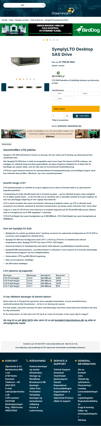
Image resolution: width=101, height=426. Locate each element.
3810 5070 (27, 320)
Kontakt (82, 373)
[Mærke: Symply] (58, 74)
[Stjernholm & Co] (63, 11)
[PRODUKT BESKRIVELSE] (69, 126)
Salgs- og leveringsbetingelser (87, 413)
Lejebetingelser (85, 398)
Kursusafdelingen (63, 388)
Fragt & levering (86, 407)
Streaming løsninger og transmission (35, 398)
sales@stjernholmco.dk (55, 344)
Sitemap (82, 420)
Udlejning (34, 404)
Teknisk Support (62, 369)
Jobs (80, 376)
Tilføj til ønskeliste (60, 120)
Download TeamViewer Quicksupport (60, 376)
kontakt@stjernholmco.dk (69, 320)
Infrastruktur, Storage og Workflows (35, 376)
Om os (81, 369)
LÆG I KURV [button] (84, 116)
